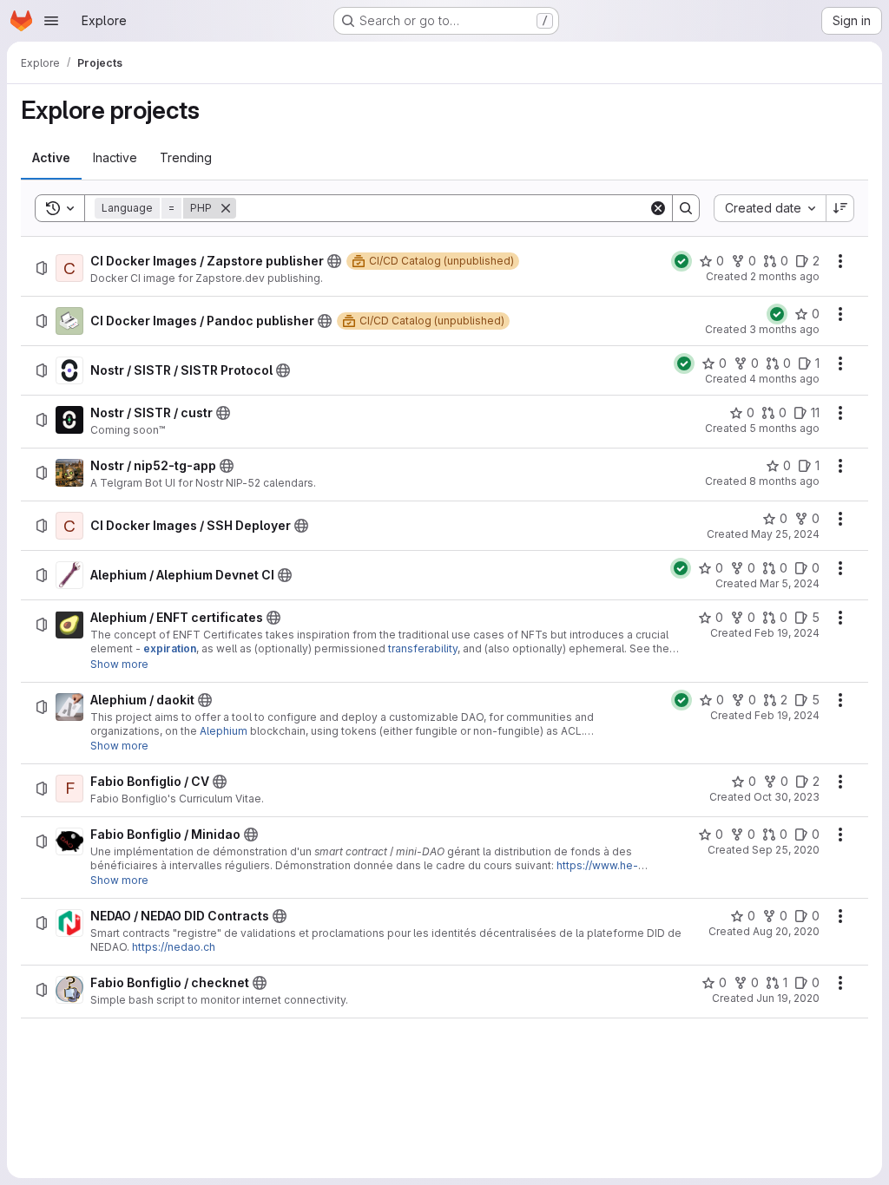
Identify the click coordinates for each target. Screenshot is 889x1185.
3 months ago (784, 329)
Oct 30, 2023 (787, 796)
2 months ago (785, 276)
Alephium (223, 730)
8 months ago (784, 481)
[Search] (686, 208)
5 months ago (784, 428)
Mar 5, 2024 (790, 583)
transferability (423, 648)
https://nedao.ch (173, 946)
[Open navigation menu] (51, 21)
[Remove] (225, 208)
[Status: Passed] (681, 261)
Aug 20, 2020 (786, 931)
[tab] (51, 158)
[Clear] (658, 208)
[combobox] (770, 208)
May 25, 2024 (785, 533)
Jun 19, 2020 (788, 998)
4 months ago (784, 378)
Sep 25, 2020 (786, 849)
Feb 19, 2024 (787, 632)
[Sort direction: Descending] (840, 208)
